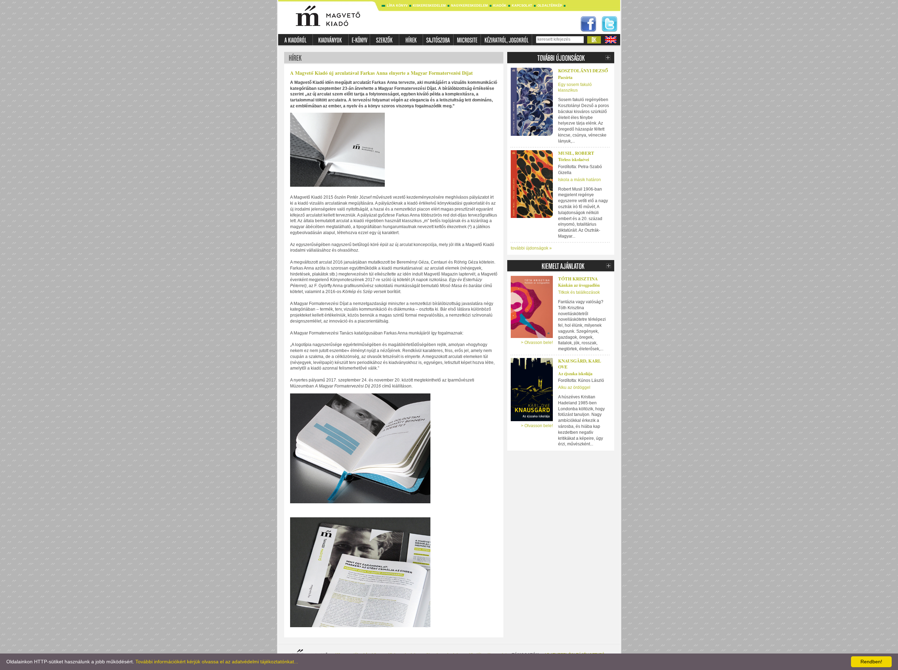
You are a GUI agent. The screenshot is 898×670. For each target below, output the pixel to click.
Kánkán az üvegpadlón (579, 285)
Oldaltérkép (549, 5)
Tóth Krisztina (578, 278)
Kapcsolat (522, 5)
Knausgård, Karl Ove (579, 363)
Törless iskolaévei (573, 159)
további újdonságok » (531, 248)
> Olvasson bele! (537, 342)
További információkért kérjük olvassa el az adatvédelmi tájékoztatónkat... (216, 661)
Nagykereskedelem (469, 5)
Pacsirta (565, 77)
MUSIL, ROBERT (576, 153)
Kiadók (500, 5)
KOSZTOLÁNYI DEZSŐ (583, 70)
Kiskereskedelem (429, 5)
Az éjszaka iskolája (575, 374)
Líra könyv (397, 5)
